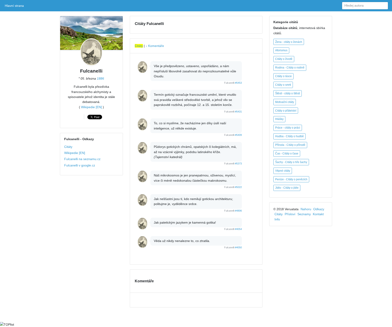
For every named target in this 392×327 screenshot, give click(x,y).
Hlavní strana (15, 5)
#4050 (238, 247)
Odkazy (318, 209)
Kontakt (318, 214)
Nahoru (306, 209)
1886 (100, 78)
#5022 (238, 187)
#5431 (238, 111)
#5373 (238, 163)
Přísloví (290, 214)
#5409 (238, 135)
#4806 (238, 210)
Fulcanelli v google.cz (79, 165)
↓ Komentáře (155, 46)
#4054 (238, 229)
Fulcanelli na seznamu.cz (82, 159)
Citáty (68, 147)
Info (277, 219)
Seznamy (304, 214)
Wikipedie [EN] (91, 107)
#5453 (238, 82)
